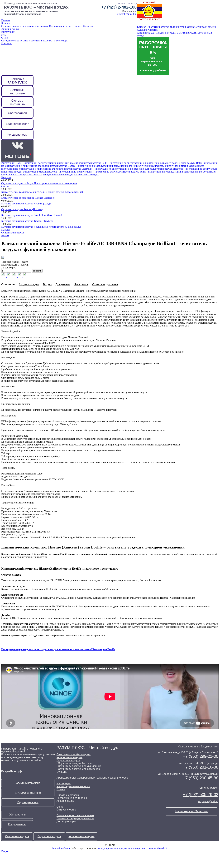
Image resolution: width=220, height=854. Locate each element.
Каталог (5, 23)
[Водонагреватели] (17, 128)
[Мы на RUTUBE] (17, 160)
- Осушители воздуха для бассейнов (78, 769)
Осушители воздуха (60, 26)
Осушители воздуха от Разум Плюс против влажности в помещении (39, 183)
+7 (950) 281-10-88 (200, 767)
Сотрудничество (10, 40)
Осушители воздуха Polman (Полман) (22, 209)
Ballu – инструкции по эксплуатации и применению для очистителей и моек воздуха (149, 163)
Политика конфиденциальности (75, 818)
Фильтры (88, 26)
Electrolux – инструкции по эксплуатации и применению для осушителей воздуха (127, 168)
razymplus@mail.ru (127, 14)
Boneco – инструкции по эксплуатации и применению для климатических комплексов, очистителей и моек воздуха (132, 165)
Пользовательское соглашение (75, 815)
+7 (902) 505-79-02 (200, 794)
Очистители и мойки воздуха (74, 754)
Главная (5, 20)
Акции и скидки (10, 29)
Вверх (4, 851)
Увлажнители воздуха (36, 26)
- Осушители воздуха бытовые (75, 763)
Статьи (5, 186)
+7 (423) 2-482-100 (119, 7)
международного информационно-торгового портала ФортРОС (133, 848)
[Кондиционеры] (17, 139)
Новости (6, 177)
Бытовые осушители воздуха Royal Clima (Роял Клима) (31, 215)
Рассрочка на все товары (54, 40)
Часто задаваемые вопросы (73, 786)
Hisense (5, 235)
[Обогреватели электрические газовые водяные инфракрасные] (17, 117)
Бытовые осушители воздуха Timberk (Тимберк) (27, 221)
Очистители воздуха (12, 26)
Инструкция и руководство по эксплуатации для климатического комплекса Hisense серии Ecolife (58, 649)
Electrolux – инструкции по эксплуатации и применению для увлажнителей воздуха (92, 171)
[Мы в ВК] (17, 149)
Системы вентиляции (28, 792)
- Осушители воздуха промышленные (79, 766)
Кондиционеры (17, 824)
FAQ (3, 34)
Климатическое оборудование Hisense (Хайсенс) (27, 197)
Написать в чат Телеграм (191, 811)
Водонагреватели (27, 802)
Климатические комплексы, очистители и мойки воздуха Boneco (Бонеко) (42, 192)
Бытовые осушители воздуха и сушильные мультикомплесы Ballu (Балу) (41, 226)
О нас (4, 37)
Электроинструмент (28, 783)
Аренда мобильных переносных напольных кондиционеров (92, 777)
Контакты (6, 43)
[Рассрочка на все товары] (153, 74)
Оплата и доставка (30, 40)
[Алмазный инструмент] (17, 95)
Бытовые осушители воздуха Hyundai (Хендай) (27, 203)
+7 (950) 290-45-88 (200, 777)
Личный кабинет (60, 848)
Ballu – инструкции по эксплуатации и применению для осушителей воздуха (58, 163)
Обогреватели (17, 814)
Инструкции (8, 31)
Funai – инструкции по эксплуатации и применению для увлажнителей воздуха (54, 174)
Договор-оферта (66, 821)
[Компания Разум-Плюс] (17, 85)
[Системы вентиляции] (17, 106)
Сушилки (77, 26)
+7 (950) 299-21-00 (200, 756)
